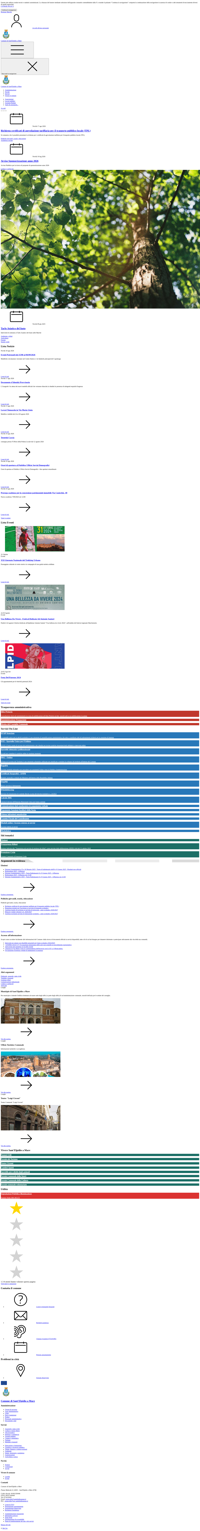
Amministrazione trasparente (14, 1514)
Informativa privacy (11, 1516)
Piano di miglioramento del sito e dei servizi (19, 1521)
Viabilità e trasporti (7, 978)
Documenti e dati (10, 1421)
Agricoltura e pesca (11, 1457)
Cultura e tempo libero (12, 1431)
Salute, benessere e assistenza (14, 1453)
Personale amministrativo (13, 1419)
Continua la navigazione (9, 10)
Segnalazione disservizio (13, 1508)
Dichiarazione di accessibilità (14, 1519)
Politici (7, 1417)
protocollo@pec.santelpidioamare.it (16, 1501)
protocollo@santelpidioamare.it (16, 1499)
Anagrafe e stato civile (12, 1429)
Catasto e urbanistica (12, 1438)
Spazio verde (5, 342)
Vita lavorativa (10, 1433)
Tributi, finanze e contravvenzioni (16, 1449)
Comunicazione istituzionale (10, 982)
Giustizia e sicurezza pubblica (14, 1447)
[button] (10, 90)
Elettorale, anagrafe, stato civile (11, 976)
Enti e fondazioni (10, 1415)
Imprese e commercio (12, 1434)
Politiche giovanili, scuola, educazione (13, 139)
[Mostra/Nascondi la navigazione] (17, 50)
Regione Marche (6, 12)
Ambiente (8, 1451)
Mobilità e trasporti (11, 1442)
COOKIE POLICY (7, 6)
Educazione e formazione (13, 1445)
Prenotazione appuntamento (14, 1506)
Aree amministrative (11, 1411)
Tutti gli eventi (5, 703)
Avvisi (7, 1468)
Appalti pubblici (10, 1436)
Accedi (3, 108)
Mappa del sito (6, 1525)
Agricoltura (4, 338)
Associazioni (9, 99)
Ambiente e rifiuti (6, 336)
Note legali (8, 1517)
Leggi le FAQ (9, 1505)
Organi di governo (11, 1409)
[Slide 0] (1, 110)
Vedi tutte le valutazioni (8, 1284)
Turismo (7, 1440)
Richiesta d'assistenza (12, 1510)
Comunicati (9, 1467)
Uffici (7, 1413)
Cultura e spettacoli (7, 169)
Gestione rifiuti (6, 980)
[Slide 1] (4, 110)
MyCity (5, 1528)
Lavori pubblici (10, 101)
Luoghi (7, 1477)
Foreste (3, 340)
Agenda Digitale (10, 103)
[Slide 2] (6, 110)
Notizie (7, 1465)
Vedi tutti (4, 986)
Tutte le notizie (6, 518)
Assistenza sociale (7, 140)
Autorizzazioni (10, 1455)
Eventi (7, 1478)
